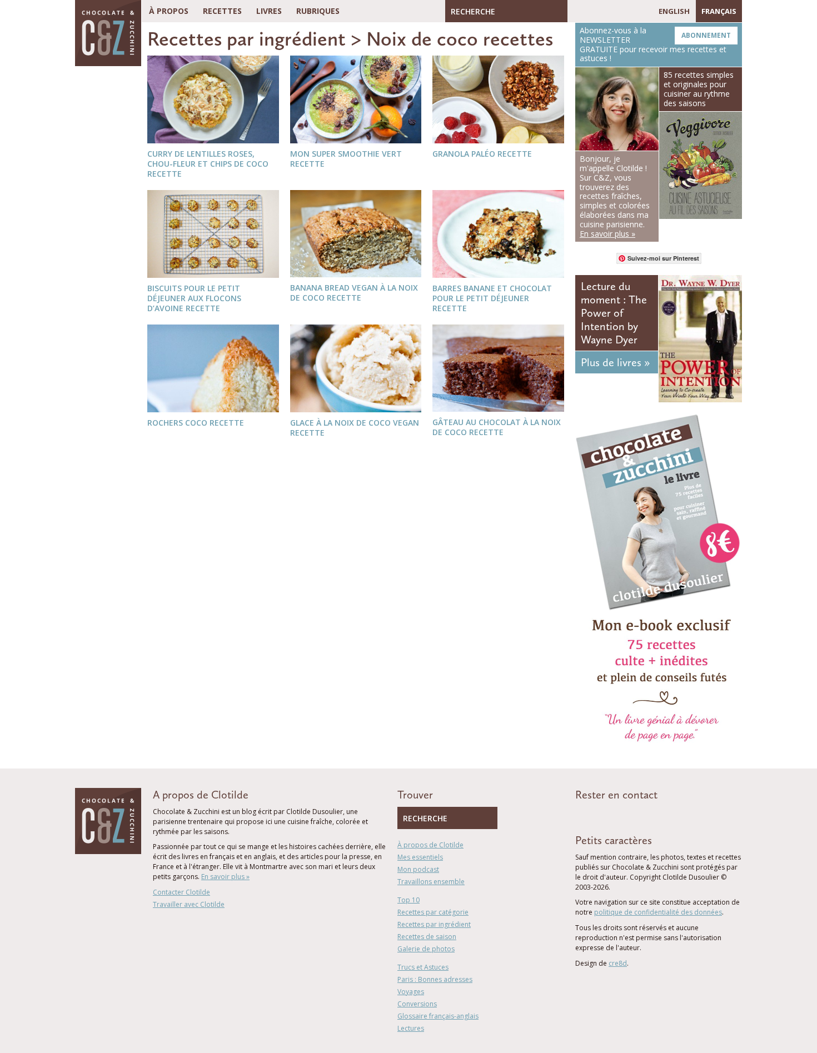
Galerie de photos (426, 949)
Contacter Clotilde (181, 892)
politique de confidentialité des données (658, 912)
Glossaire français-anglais (438, 1016)
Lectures (410, 1028)
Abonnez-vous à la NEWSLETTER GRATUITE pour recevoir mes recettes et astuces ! (655, 44)
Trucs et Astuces (423, 967)
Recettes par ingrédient (246, 39)
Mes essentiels (420, 857)
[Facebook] (576, 11)
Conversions (417, 1004)
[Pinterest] (608, 11)
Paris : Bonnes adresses (434, 979)
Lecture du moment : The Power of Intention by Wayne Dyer (614, 313)
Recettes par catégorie (433, 912)
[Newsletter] (641, 11)
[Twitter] (592, 11)
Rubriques (318, 11)
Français (718, 11)
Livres (269, 11)
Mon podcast (418, 869)
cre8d (618, 963)
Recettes (222, 11)
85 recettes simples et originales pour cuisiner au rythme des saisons (699, 88)
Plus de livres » (615, 362)
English (674, 11)
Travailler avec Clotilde (189, 904)
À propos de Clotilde (430, 845)
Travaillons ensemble (431, 881)
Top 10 (408, 900)
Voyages (410, 991)
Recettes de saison (426, 936)
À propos (168, 11)
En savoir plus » (225, 876)
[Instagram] (624, 11)
